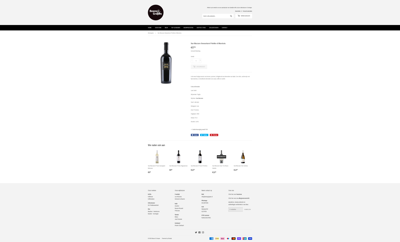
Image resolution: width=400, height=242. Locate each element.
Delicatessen (213, 27)
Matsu (176, 217)
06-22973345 (205, 203)
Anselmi (177, 206)
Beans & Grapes (156, 238)
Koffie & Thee (201, 27)
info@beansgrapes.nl (207, 196)
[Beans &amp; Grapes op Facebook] (199, 233)
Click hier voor (235, 194)
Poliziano (177, 210)
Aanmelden (238, 11)
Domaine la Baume (180, 199)
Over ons (158, 27)
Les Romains (178, 196)
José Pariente (178, 219)
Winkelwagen (245, 16)
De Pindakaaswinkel (153, 205)
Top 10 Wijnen (175, 27)
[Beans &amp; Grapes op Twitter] (196, 233)
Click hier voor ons (238, 198)
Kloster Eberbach (179, 225)
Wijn (166, 27)
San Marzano (199, 98)
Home (150, 27)
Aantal (192, 56)
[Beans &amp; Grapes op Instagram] (203, 233)
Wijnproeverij (188, 27)
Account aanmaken (247, 11)
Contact (224, 27)
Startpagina (151, 33)
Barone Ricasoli (179, 208)
